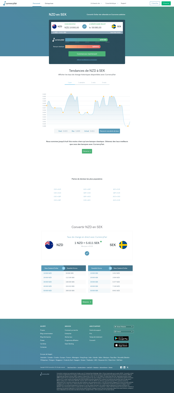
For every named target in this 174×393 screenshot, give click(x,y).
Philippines (44, 360)
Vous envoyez (70, 24)
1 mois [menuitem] (93, 82)
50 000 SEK (94, 291)
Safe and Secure (103, 367)
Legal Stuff (89, 367)
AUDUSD (116, 196)
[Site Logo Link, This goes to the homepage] (17, 3)
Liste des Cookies (81, 367)
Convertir (92, 340)
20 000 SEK (94, 278)
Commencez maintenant (87, 54)
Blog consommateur (46, 333)
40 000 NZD (48, 286)
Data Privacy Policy (72, 367)
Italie (100, 357)
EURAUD (57, 189)
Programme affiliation (71, 340)
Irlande (95, 357)
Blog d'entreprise (45, 337)
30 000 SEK (94, 282)
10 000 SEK (94, 273)
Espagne (76, 360)
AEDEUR (116, 189)
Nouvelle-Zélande (123, 357)
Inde (90, 357)
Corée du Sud (68, 360)
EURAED (87, 200)
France (68, 357)
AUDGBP (87, 189)
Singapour (59, 360)
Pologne (51, 360)
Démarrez (87, 151)
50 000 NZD (48, 291)
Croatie (56, 357)
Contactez (43, 347)
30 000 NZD (48, 282)
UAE (95, 360)
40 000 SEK (94, 286)
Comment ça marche (71, 330)
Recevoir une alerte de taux (109, 131)
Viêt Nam (119, 360)
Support (123, 3)
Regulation (95, 367)
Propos (42, 330)
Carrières (43, 344)
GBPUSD (87, 193)
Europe (62, 357)
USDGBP (57, 196)
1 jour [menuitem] (70, 82)
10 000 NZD (48, 273)
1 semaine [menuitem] (81, 82)
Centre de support (95, 330)
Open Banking (69, 344)
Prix (90, 333)
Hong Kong (83, 357)
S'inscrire (166, 3)
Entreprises (49, 3)
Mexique (106, 357)
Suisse (83, 360)
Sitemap (110, 367)
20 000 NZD (48, 278)
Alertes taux (68, 337)
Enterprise (68, 333)
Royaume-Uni (102, 360)
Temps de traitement (95, 337)
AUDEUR (116, 200)
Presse (42, 340)
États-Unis (112, 360)
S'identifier (155, 3)
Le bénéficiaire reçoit (97, 24)
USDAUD (57, 193)
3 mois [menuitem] (104, 82)
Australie (43, 357)
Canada (50, 357)
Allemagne (75, 357)
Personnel (36, 3)
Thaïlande (89, 360)
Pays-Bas (113, 357)
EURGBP (57, 200)
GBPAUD (87, 196)
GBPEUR (116, 193)
